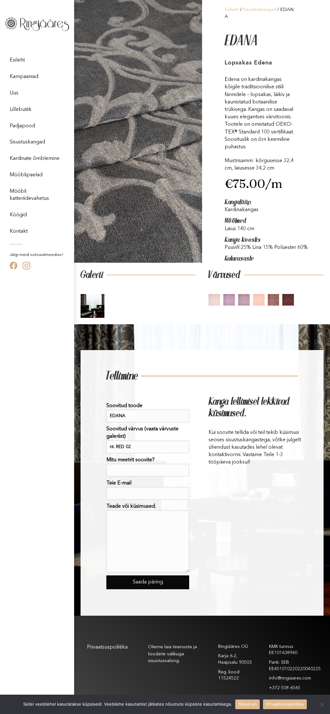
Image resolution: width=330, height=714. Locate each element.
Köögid (18, 215)
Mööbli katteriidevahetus (29, 195)
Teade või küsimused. (131, 506)
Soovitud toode (124, 405)
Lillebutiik (21, 109)
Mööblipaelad (26, 175)
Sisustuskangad (27, 142)
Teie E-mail (118, 483)
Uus (14, 93)
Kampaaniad (24, 76)
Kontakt (19, 231)
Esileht (17, 60)
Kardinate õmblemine (35, 158)
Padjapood (22, 126)
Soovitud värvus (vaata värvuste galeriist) (142, 432)
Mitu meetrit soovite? (130, 460)
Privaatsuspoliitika (107, 647)
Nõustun (247, 704)
